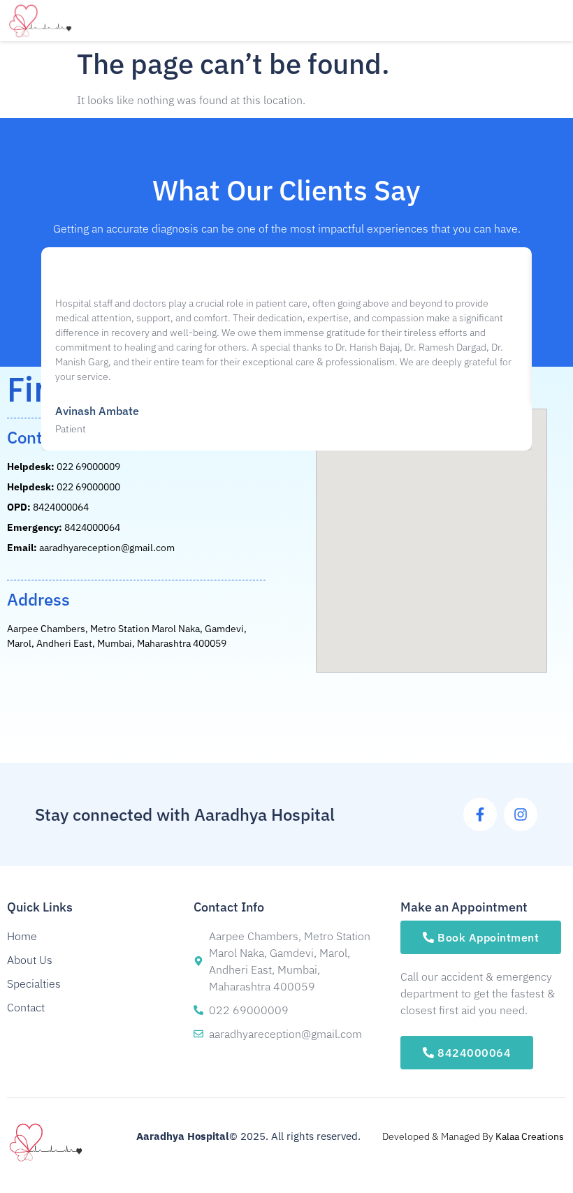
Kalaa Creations (529, 1136)
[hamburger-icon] (438, 21)
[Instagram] (520, 814)
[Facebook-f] (480, 814)
